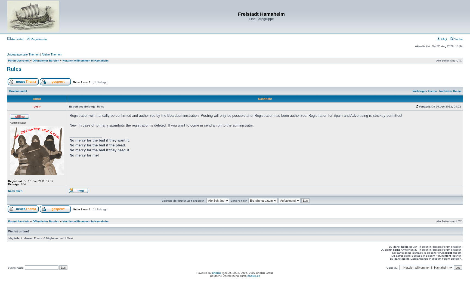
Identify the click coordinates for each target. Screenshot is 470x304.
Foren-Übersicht (18, 60)
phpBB (216, 272)
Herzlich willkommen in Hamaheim (86, 60)
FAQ (443, 39)
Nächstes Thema (450, 91)
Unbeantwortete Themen (23, 54)
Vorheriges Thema (425, 91)
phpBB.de (254, 275)
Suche (458, 39)
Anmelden (17, 39)
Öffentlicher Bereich (46, 60)
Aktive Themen (51, 54)
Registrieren (38, 39)
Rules (14, 69)
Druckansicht (18, 91)
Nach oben (15, 190)
